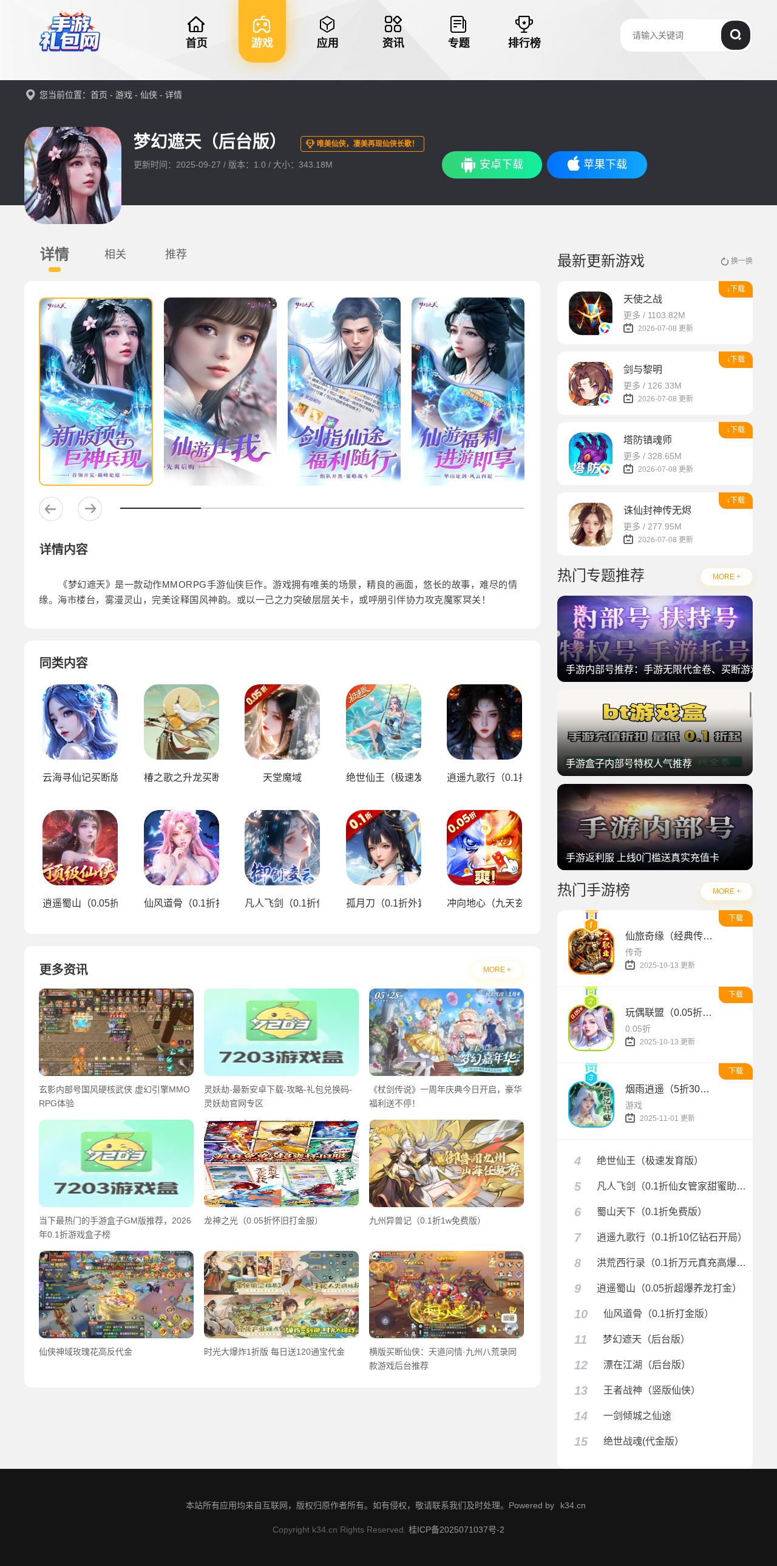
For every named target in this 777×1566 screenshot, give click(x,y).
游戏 (123, 95)
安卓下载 (501, 164)
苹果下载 (605, 164)
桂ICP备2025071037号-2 (456, 1529)
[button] (51, 509)
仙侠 (148, 95)
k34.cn (573, 1505)
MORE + (497, 969)
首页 (98, 95)
